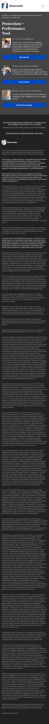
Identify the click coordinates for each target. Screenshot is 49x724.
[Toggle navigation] (43, 6)
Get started (24, 57)
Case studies (24, 82)
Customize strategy (24, 105)
